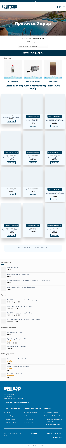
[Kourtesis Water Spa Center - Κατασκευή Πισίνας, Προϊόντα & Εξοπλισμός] (9, 6)
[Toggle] (2, 58)
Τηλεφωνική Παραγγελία (33, 116)
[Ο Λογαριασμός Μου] (57, 7)
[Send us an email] (34, 433)
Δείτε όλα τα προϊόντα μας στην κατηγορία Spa (32, 247)
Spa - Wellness (26, 38)
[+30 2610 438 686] (35, 1)
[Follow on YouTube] (36, 433)
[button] (60, 7)
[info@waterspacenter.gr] (33, 1)
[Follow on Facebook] (30, 433)
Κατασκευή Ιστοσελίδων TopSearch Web (33, 446)
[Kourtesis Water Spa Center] (30, 1)
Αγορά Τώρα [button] (11, 121)
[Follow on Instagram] (32, 433)
